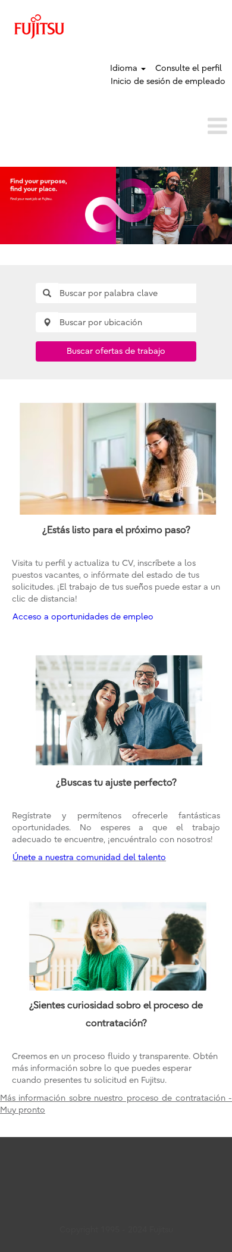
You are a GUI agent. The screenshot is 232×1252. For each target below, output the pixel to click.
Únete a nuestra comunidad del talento (89, 857)
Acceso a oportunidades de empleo (82, 617)
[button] (116, 126)
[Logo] (39, 26)
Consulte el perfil (188, 68)
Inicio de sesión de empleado (168, 81)
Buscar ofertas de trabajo (116, 351)
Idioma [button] (125, 68)
